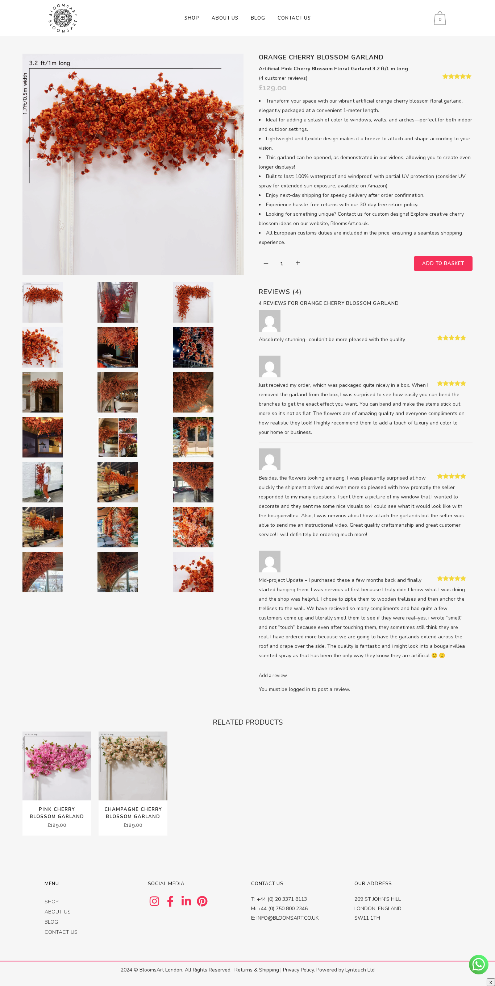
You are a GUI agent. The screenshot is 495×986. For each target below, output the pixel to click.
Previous (34, 158)
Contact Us (61, 932)
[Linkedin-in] (186, 901)
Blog (51, 922)
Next (232, 158)
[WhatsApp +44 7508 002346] (478, 964)
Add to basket (443, 263)
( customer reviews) (283, 78)
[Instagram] (154, 901)
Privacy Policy (298, 969)
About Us (58, 911)
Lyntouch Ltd (360, 969)
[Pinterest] (202, 901)
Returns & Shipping (256, 969)
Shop (51, 901)
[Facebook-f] (170, 901)
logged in (299, 689)
